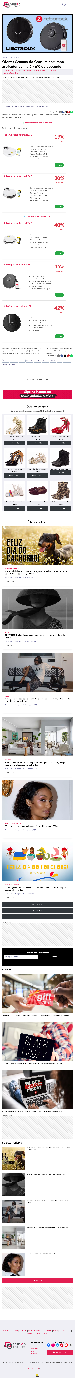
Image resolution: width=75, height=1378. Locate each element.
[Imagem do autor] (3, 106)
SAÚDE (68, 1331)
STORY (45, 1333)
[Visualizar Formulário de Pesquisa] (64, 5)
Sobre (33, 1346)
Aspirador (14, 70)
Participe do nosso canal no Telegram (38, 216)
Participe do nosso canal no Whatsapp (38, 123)
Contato (34, 1354)
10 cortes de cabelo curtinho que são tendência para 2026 (31, 826)
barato (20, 70)
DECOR (30, 1333)
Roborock (56, 70)
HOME (6, 1331)
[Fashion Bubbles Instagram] (37, 394)
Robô (50, 70)
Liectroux (39, 70)
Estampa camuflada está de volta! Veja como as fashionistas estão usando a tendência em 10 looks (37, 700)
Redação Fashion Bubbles (16, 106)
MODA (55, 1331)
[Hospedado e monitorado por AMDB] (37, 1375)
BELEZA (62, 1331)
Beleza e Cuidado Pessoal (13, 823)
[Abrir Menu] (70, 4)
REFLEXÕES (38, 1333)
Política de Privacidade (33, 1368)
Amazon (7, 70)
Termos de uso (43, 1368)
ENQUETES (23, 1331)
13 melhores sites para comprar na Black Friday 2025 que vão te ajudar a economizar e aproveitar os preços (32, 1111)
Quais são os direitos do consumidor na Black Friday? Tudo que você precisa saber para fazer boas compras (32, 1063)
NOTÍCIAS (31, 1331)
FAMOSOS (40, 1331)
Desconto (26, 70)
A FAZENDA (13, 1331)
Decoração (8, 760)
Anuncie (34, 1351)
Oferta (45, 70)
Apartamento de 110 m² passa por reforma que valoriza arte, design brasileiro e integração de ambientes (35, 763)
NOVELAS (48, 1331)
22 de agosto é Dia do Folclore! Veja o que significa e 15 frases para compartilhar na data (35, 888)
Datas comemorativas (12, 568)
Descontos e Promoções (10, 57)
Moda (7, 632)
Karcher (33, 70)
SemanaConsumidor (11, 73)
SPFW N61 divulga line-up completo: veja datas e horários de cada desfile (35, 636)
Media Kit (34, 1349)
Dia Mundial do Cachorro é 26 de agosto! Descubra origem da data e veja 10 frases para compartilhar (36, 572)
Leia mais (9, 581)
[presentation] (37, 545)
